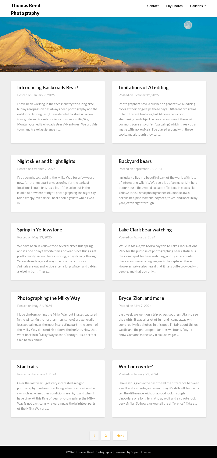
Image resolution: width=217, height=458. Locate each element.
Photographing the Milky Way (48, 298)
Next (120, 435)
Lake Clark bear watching (145, 229)
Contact (153, 6)
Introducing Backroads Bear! (47, 87)
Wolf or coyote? (136, 366)
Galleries (196, 6)
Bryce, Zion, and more (141, 298)
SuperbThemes (141, 452)
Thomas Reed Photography (25, 9)
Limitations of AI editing (144, 87)
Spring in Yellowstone (39, 229)
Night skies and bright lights (46, 161)
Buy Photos (174, 6)
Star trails (27, 366)
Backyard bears (135, 161)
